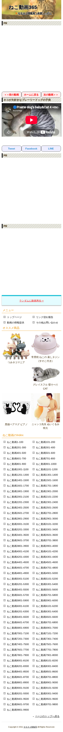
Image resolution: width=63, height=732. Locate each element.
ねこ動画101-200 (45, 442)
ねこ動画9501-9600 (47, 698)
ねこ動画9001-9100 (18, 687)
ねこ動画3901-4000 (47, 546)
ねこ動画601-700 (16, 458)
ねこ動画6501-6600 (47, 616)
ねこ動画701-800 (45, 458)
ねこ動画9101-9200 (47, 687)
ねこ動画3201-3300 (18, 529)
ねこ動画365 (23, 7)
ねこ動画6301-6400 (47, 611)
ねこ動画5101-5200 (47, 578)
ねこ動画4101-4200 (47, 551)
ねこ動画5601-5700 (18, 595)
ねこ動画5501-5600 (47, 589)
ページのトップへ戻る (47, 716)
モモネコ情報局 (30, 727)
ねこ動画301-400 (45, 447)
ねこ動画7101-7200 (47, 633)
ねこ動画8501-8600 (47, 671)
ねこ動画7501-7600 (47, 644)
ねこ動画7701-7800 (47, 649)
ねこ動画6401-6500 (18, 616)
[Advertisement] (31, 58)
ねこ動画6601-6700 (18, 622)
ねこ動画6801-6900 (18, 627)
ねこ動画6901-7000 (47, 627)
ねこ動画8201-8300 (18, 666)
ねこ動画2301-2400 (47, 502)
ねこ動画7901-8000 (47, 655)
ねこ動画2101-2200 (47, 496)
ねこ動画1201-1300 (18, 474)
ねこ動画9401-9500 (18, 698)
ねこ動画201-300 (16, 447)
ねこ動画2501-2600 (47, 507)
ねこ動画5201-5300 (18, 584)
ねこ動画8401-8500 (18, 671)
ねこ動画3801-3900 (18, 546)
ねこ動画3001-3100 (18, 524)
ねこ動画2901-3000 (47, 518)
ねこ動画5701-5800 (47, 595)
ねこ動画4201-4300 (18, 556)
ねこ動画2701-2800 (47, 513)
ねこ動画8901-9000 (47, 682)
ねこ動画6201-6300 (18, 611)
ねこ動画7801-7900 (18, 655)
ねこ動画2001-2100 (18, 496)
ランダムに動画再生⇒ (31, 300)
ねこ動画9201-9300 (18, 693)
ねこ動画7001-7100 (18, 633)
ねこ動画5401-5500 (18, 589)
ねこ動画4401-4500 (18, 562)
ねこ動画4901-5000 (47, 573)
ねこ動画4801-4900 (18, 573)
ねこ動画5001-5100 (18, 578)
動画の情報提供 (15, 322)
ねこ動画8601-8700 (18, 677)
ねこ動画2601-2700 (18, 513)
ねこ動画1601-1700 (18, 485)
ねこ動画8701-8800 (47, 677)
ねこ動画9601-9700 (18, 704)
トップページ (14, 317)
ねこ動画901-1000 (46, 464)
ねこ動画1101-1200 (47, 469)
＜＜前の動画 (11, 94)
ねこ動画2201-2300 (18, 502)
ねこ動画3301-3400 (47, 529)
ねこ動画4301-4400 (47, 556)
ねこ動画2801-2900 (18, 518)
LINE (51, 148)
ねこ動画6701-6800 (47, 622)
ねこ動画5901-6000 (47, 600)
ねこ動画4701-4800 (47, 567)
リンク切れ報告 (44, 317)
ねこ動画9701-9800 (47, 704)
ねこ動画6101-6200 (47, 606)
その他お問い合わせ (47, 322)
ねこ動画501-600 (45, 452)
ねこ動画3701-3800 (47, 540)
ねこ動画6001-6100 (18, 606)
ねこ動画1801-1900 (18, 491)
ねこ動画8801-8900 (18, 682)
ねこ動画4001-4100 (18, 551)
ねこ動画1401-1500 (18, 480)
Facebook (31, 148)
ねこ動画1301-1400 (47, 474)
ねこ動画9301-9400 (47, 693)
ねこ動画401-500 (16, 452)
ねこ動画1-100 (15, 442)
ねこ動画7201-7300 (18, 638)
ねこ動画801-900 (16, 464)
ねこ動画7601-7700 (18, 649)
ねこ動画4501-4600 (47, 562)
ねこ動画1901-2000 (47, 491)
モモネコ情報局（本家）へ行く (35, 13)
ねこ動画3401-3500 (18, 534)
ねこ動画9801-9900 (18, 709)
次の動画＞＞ (51, 94)
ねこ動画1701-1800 (47, 485)
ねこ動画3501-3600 (47, 534)
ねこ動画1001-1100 (18, 469)
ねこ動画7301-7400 (47, 638)
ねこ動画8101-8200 (47, 660)
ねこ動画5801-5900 (18, 600)
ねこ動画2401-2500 (18, 507)
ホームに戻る (31, 94)
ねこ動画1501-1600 (47, 480)
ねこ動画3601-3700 (18, 540)
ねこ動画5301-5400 (47, 584)
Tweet (11, 148)
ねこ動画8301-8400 (47, 666)
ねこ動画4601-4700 (18, 567)
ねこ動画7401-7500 (18, 644)
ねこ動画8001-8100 (18, 660)
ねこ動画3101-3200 (47, 524)
